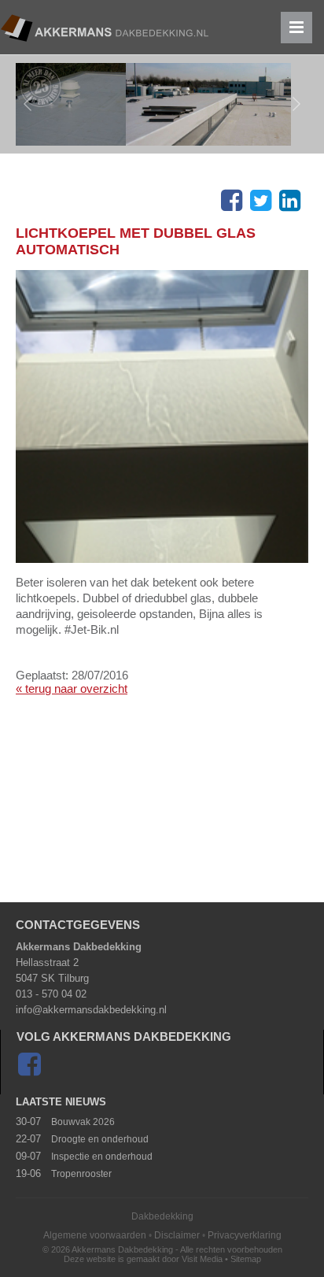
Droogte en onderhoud (100, 1139)
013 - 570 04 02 (51, 994)
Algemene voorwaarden (94, 1235)
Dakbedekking (162, 1216)
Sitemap (245, 1259)
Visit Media (202, 1259)
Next (296, 105)
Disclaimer (177, 1235)
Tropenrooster (81, 1173)
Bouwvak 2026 (83, 1121)
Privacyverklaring (245, 1235)
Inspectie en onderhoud (102, 1156)
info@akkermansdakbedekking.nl (91, 1010)
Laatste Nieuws (61, 1102)
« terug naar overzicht (71, 688)
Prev (27, 105)
